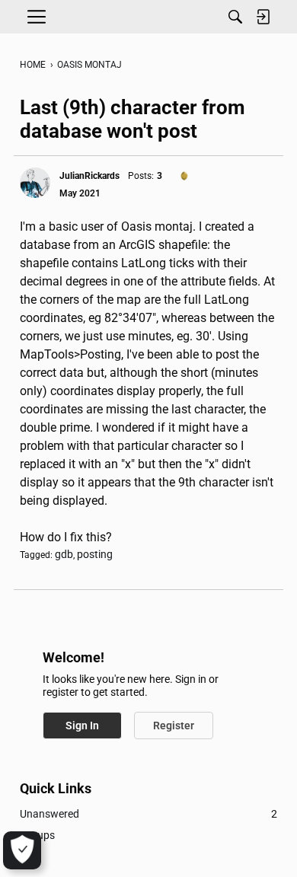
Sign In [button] (82, 725)
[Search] (235, 16)
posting (95, 554)
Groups (37, 835)
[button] (35, 182)
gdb (64, 554)
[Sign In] (262, 16)
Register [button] (173, 725)
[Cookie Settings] (22, 850)
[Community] (148, 16)
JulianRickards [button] (89, 176)
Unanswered (148, 814)
